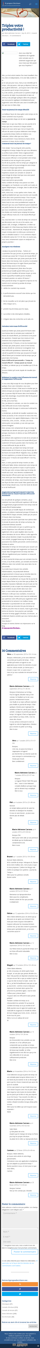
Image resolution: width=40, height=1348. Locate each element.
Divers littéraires (7, 1314)
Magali (10, 965)
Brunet (10, 856)
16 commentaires (15, 36)
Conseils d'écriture (8, 1307)
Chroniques (5, 1304)
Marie (9, 1071)
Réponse (33, 679)
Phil (11, 802)
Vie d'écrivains (6, 1317)
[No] (37, 1340)
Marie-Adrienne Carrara (12, 33)
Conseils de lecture (8, 1310)
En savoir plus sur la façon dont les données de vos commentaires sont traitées (20, 1263)
